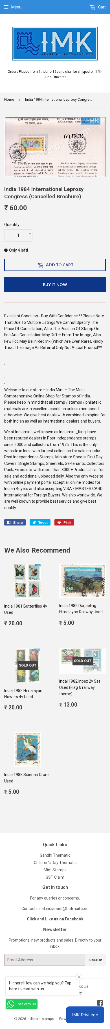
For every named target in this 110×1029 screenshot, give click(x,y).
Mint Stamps (55, 870)
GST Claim (55, 877)
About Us (80, 986)
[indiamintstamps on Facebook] (100, 1003)
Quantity (11, 224)
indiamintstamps (40, 1019)
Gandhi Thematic (55, 855)
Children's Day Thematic (55, 862)
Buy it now (55, 284)
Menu (16, 7)
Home (9, 99)
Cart (101, 7)
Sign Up (95, 960)
